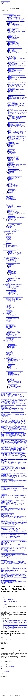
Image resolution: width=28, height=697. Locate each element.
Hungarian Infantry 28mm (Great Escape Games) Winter (15, 425)
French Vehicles (11, 150)
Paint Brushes (8, 377)
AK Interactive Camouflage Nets (15, 155)
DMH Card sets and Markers (14, 17)
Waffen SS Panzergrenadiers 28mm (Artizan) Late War (14, 444)
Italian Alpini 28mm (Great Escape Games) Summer (13, 427)
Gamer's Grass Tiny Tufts (11, 288)
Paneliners (10, 274)
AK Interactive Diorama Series (9, 257)
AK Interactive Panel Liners (11, 260)
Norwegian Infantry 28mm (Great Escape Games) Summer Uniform (16, 85)
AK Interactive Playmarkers (11, 251)
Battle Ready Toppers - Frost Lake (13, 298)
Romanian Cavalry (12, 91)
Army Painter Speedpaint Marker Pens (11, 258)
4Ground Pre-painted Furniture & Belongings (15, 351)
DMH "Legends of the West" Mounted (16, 25)
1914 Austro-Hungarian (10, 233)
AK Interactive (11, 378)
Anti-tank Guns (11, 144)
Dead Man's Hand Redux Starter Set (13, 15)
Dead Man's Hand (13, 682)
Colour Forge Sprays (12, 385)
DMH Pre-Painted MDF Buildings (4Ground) (15, 31)
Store (4, 597)
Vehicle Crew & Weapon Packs (12, 156)
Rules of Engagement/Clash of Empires (11, 248)
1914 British (8, 238)
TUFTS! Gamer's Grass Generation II (9, 689)
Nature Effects (11, 264)
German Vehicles (11, 145)
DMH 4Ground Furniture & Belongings (16, 46)
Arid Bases (8, 306)
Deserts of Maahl (9, 305)
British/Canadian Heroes (13, 186)
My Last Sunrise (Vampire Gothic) (15, 176)
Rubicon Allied (9, 201)
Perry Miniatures (9, 198)
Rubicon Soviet (9, 200)
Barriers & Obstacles (12, 345)
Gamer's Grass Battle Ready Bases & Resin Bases (13, 690)
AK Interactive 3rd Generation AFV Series (14, 371)
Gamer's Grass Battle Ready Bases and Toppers (13, 297)
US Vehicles (10, 147)
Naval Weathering (12, 275)
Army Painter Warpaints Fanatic (12, 362)
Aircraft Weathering (12, 277)
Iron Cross (5, 244)
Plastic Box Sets (6, 193)
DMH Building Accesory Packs (14, 43)
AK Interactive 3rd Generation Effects (13, 372)
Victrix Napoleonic (12, 209)
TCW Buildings (9, 227)
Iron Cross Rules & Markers (11, 245)
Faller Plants (10, 328)
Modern (10, 182)
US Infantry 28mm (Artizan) (14, 119)
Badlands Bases (9, 310)
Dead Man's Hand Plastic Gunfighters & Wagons (16, 18)
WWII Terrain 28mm (10, 341)
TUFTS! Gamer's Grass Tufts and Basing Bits (12, 284)
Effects (9, 367)
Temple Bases (8, 308)
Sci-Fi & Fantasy (11, 214)
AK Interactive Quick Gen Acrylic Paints (14, 359)
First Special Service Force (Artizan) (15, 135)
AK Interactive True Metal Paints (12, 374)
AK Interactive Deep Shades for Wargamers (15, 368)
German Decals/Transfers (13, 165)
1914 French (8, 239)
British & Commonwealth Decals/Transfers (17, 164)
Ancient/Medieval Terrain (11, 349)
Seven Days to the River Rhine (9, 231)
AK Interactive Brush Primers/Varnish (13, 375)
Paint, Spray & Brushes (8, 358)
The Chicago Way (7, 218)
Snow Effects (8, 321)
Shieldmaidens (11, 172)
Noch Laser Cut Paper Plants (14, 332)
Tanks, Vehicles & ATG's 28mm (12, 143)
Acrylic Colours (11, 364)
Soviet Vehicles (11, 149)
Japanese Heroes (11, 189)
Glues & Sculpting (9, 353)
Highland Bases (9, 303)
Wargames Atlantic (9, 210)
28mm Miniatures (6, 55)
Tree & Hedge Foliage (10, 325)
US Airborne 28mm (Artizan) (14, 118)
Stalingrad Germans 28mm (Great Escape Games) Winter (13, 435)
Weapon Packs (11, 162)
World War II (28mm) (10, 56)
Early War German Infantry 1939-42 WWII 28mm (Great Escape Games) (17, 64)
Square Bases (8, 312)
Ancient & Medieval (12, 178)
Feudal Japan (11, 174)
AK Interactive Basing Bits (11, 314)
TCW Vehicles (9, 226)
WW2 (9, 173)
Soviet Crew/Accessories (13, 159)
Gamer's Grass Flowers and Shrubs (13, 294)
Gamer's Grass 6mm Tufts (11, 292)
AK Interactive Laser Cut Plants (12, 317)
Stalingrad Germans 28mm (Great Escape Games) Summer (13, 434)
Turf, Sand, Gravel (9, 322)
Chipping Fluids (11, 272)
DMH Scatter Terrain (12, 51)
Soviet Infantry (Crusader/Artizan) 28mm (16, 117)
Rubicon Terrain (9, 203)
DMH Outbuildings (12, 50)
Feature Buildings (12, 35)
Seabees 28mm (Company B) (14, 139)
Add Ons (5, 604)
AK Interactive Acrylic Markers (9, 250)
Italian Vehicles (11, 151)
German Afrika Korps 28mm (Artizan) (16, 106)
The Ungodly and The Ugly (14, 28)
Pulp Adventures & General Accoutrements (17, 217)
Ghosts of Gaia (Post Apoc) (14, 177)
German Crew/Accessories (13, 158)
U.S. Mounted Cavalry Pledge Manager (11, 601)
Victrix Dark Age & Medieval (14, 206)
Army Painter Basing (10, 324)
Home (4, 594)
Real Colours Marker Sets (13, 254)
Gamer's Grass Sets (10, 295)
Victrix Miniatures (9, 205)
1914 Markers (8, 241)
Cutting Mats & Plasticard (11, 357)
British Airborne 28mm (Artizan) (15, 120)
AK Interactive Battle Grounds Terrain (11, 256)
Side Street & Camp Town (13, 32)
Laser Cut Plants (9, 327)
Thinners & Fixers (12, 273)
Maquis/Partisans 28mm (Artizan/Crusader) (17, 136)
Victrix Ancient (11, 207)
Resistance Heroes (12, 190)
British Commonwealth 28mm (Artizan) (16, 125)
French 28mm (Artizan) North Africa (16, 133)
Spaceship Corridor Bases (11, 301)
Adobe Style (10, 39)
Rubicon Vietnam (9, 204)
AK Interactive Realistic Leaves (12, 318)
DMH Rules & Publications (11, 16)
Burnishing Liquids (12, 271)
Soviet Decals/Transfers (13, 166)
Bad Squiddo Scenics (12, 184)
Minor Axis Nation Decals (13, 169)
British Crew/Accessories (13, 157)
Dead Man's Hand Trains (13, 44)
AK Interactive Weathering (18, 688)
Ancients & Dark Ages (13, 211)
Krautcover (8, 319)
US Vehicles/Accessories (13, 160)
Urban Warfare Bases (10, 307)
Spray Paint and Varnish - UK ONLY (13, 382)
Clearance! (5, 388)
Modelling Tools (9, 352)
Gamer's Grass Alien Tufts (11, 287)
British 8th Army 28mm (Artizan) (15, 124)
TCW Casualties (11, 225)
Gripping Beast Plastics (10, 197)
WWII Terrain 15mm (10, 348)
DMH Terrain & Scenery (11, 41)
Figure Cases (8, 354)
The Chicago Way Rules (11, 219)
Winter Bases (8, 304)
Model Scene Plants (12, 330)
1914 (4, 232)
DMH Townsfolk (11, 26)
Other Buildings (11, 36)
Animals (10, 183)
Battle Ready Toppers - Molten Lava (13, 299)
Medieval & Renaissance (13, 212)
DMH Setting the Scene (13, 42)
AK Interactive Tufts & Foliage (12, 315)
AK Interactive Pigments (11, 280)
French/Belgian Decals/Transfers (15, 170)
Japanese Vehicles (12, 152)
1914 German (8, 240)
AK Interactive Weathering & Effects (10, 259)
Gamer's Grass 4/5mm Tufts (11, 291)
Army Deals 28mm (12, 57)
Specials (10, 266)
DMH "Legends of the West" (14, 24)
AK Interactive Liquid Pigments (12, 261)
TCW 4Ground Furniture (13, 230)
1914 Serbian (8, 236)
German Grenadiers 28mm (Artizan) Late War (17, 112)
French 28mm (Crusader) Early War (15, 132)
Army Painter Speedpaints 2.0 (12, 361)
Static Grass (8, 320)
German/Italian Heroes (13, 187)
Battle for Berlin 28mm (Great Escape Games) (17, 97)
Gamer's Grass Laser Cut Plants (12, 286)
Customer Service (6, 671)
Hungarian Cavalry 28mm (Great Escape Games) (11, 426)
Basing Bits (8, 285)
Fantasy (10, 179)
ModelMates (8, 281)
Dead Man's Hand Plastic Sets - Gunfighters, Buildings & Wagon (14, 414)
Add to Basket (3, 642)
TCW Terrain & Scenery (11, 229)
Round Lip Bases (9, 311)
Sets (9, 279)
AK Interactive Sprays (13, 387)
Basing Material (6, 313)
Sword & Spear (6, 247)
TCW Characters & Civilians (14, 224)
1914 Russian (8, 234)
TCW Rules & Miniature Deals (12, 220)
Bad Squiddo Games (10, 171)
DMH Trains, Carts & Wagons (14, 45)
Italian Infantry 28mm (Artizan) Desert (16, 105)
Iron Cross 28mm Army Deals (12, 246)
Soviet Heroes (11, 191)
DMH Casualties (11, 29)
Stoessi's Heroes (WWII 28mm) (12, 185)
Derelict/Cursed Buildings (13, 37)
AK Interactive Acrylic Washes (12, 360)
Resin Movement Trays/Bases (12, 335)
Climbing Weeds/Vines (10, 339)
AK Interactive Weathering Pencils (13, 278)
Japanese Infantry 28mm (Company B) (16, 138)
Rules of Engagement (10, 684)
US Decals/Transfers (12, 167)
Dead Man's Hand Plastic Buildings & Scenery (15, 21)
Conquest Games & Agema (11, 194)
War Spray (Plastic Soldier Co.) (14, 386)
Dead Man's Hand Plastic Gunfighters (17, 681)
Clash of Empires (19, 684)
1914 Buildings (9, 243)
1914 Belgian (8, 237)
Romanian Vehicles (12, 153)
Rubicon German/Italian (11, 199)
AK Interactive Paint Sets (11, 373)
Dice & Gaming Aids (10, 355)
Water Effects (8, 333)
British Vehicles (11, 146)
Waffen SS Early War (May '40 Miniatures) (17, 116)
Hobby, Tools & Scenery (8, 340)
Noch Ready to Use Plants (13, 331)
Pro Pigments (8, 283)
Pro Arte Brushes (11, 379)
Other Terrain (11, 346)
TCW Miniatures (9, 221)
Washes (9, 270)
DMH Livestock (11, 30)
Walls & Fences (11, 344)
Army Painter (11, 380)
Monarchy (10, 180)
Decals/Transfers (9, 163)
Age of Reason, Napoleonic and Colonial (16, 213)
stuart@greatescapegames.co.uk (7, 666)
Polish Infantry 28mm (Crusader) (15, 137)
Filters (9, 268)
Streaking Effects (11, 265)
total (22, 695)
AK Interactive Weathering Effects (13, 263)
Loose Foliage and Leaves (11, 326)
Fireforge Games (9, 196)
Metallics (10, 365)
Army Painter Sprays (12, 384)
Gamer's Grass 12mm (10, 293)
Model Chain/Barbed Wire (11, 334)
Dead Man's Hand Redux (8, 14)
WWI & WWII (11, 216)
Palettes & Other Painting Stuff (14, 381)
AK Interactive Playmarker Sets (14, 252)
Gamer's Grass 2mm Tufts (11, 290)
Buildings (10, 342)
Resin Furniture (11, 347)
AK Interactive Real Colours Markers (13, 253)
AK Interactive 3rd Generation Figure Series (15, 369)
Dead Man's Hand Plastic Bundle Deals (16, 19)
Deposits (10, 267)
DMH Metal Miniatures (10, 22)
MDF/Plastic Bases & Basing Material (13, 337)
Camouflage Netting (10, 338)
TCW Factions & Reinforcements (15, 223)
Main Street (10, 34)
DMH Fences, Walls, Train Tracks (15, 48)
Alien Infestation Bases (10, 300)
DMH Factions (11, 23)
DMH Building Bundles (13, 38)
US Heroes (10, 192)
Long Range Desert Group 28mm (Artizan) (17, 131)
